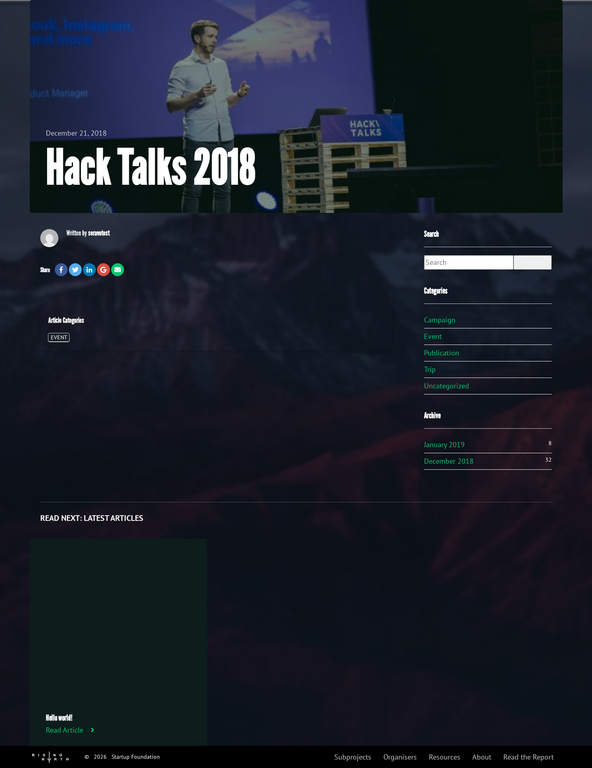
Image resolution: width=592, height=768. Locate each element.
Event (59, 337)
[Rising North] (50, 756)
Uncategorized (446, 385)
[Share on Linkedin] (89, 269)
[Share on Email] (117, 269)
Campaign (439, 319)
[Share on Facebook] (61, 269)
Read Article (64, 730)
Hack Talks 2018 (151, 168)
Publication (441, 352)
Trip (430, 369)
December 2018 (449, 461)
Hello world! (59, 718)
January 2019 (444, 444)
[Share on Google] (103, 269)
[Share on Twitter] (75, 269)
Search (532, 262)
